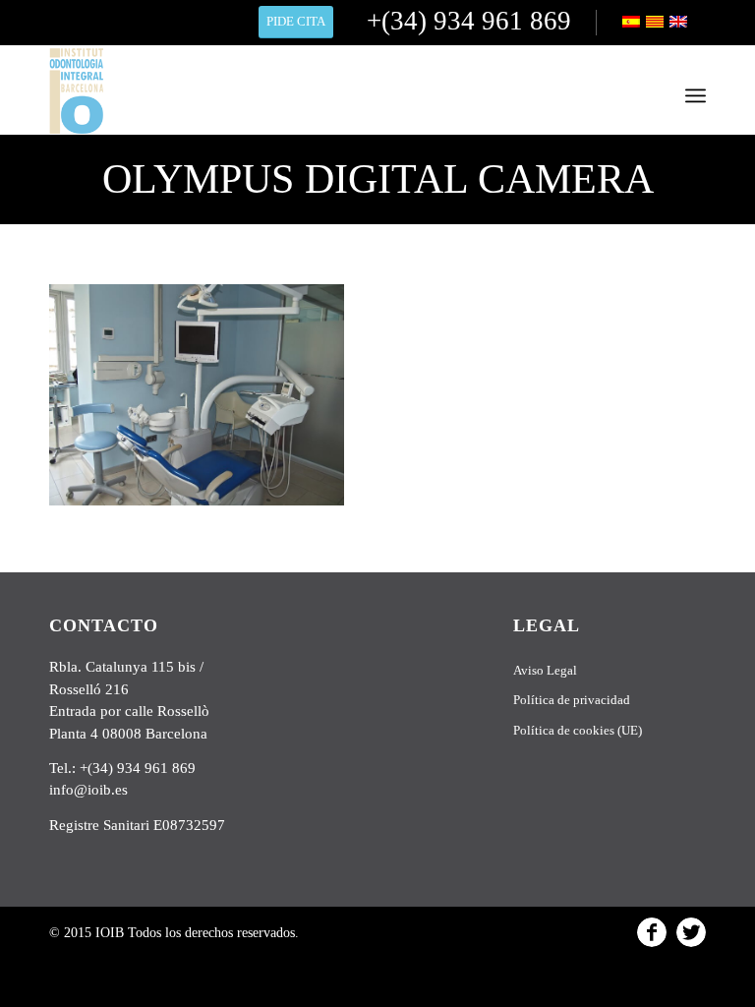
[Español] (632, 24)
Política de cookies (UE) (577, 730)
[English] (679, 24)
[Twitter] (691, 932)
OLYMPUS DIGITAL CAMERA (378, 179)
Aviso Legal (545, 670)
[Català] (656, 24)
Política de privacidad (571, 699)
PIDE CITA (295, 21)
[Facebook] (652, 932)
